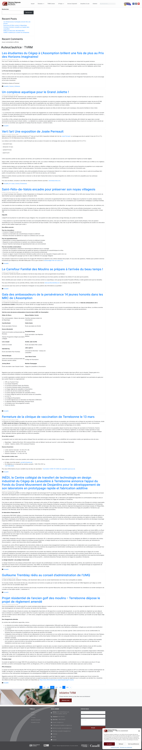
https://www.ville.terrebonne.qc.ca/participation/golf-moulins (56, 680)
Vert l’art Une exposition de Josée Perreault (33, 131)
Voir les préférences (133, 744)
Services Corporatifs (72, 3)
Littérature (17, 86)
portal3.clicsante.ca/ (26, 462)
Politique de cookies (115, 747)
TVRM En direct (51, 3)
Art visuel (11, 183)
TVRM (17, 59)
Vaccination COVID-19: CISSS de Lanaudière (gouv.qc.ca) (59, 469)
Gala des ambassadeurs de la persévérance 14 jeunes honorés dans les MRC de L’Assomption (52, 296)
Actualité (5, 86)
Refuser (121, 744)
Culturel (11, 86)
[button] (139, 731)
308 (67, 687)
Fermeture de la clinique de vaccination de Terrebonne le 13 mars (48, 417)
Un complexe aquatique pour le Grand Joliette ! (35, 92)
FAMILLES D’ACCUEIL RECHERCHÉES (13, 30)
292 (48, 687)
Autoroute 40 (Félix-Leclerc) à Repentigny (15, 25)
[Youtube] (139, 4)
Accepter (109, 744)
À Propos (60, 3)
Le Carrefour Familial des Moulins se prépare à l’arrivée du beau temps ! (52, 269)
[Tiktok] (136, 4)
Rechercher (5, 9)
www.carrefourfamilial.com (52, 282)
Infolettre (95, 3)
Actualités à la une (84, 3)
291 (44, 687)
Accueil (32, 3)
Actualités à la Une (35, 722)
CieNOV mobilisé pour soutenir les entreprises (16, 32)
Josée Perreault (66, 136)
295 (60, 687)
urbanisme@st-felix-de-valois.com (53, 260)
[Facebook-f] (133, 4)
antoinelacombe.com (54, 180)
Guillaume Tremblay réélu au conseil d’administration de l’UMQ (46, 575)
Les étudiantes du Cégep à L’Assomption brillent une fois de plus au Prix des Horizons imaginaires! (53, 54)
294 (56, 687)
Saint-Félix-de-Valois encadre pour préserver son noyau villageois (48, 189)
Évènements (23, 183)
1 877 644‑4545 (9, 466)
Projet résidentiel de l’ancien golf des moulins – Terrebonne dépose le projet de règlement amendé (51, 599)
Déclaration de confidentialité (126, 747)
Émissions (40, 3)
